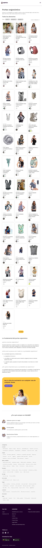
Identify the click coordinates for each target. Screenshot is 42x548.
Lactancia (4, 489)
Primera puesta (27, 498)
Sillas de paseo (26, 471)
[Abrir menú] (40, 2)
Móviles (33, 485)
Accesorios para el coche (7, 479)
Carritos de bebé (10, 471)
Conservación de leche (15, 491)
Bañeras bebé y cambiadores (26, 462)
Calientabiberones (25, 448)
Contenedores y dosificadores (8, 450)
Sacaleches (33, 491)
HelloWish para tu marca (17, 511)
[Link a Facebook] (8, 533)
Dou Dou (9, 456)
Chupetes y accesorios (34, 448)
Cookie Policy (15, 518)
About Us (14, 513)
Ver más (21, 331)
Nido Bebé (5, 487)
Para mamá (4, 493)
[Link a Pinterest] (5, 533)
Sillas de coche (16, 479)
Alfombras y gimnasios (11, 454)
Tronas (27, 487)
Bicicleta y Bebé (15, 470)
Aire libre (4, 454)
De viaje (3, 474)
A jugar (3, 452)
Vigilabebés (32, 487)
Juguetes (14, 456)
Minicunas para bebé (27, 485)
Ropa (3, 496)
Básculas (34, 462)
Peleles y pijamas (20, 498)
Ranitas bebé (33, 498)
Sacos (21, 471)
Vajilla (36, 450)
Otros (9, 487)
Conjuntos (10, 498)
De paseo (4, 468)
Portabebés (17, 471)
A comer (3, 446)
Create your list (5, 513)
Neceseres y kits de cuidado (31, 464)
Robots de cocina (30, 450)
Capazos (4, 471)
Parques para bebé (14, 487)
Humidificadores (6, 485)
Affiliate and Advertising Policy (18, 524)
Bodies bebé (5, 498)
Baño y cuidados (5, 460)
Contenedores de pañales (7, 464)
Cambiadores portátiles (32, 470)
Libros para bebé (18, 485)
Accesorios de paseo (6, 470)
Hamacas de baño (21, 464)
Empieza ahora (8, 385)
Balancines (34, 454)
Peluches (30, 456)
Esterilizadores (17, 450)
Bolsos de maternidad (23, 470)
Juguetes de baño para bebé (22, 456)
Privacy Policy (15, 520)
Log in (3, 511)
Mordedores (24, 450)
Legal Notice (14, 522)
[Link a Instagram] (3, 533)
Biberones (19, 448)
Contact (13, 516)
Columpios (5, 456)
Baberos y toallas (12, 448)
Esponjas (15, 464)
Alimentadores (5, 448)
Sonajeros (26, 458)
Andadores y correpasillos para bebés (24, 454)
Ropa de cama (22, 487)
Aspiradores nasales (15, 462)
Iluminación (12, 485)
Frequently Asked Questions (34, 511)
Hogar (3, 482)
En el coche (4, 478)
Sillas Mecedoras (20, 458)
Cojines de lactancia (6, 491)
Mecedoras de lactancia (25, 491)
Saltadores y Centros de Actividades (9, 458)
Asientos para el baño (7, 462)
